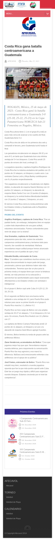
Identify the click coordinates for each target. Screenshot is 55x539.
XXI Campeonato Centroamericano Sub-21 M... (33, 450)
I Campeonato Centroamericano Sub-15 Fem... (34, 419)
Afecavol (9, 486)
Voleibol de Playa (13, 502)
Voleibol (9, 497)
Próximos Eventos (27, 412)
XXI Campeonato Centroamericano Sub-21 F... (32, 435)
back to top (27, 527)
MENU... (9, 14)
